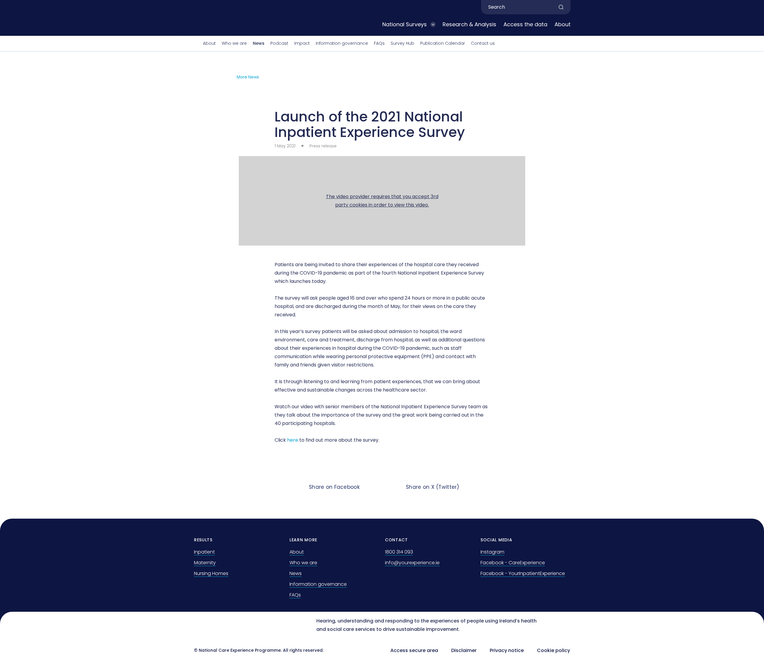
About (562, 24)
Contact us (483, 43)
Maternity (205, 562)
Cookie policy (553, 650)
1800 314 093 (399, 551)
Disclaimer (464, 650)
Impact (302, 43)
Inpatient (204, 551)
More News (248, 77)
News (258, 43)
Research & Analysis (469, 24)
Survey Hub (402, 43)
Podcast (279, 43)
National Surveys (404, 24)
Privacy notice (507, 650)
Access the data (525, 24)
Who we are (234, 43)
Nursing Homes (211, 573)
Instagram (492, 551)
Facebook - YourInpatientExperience (522, 573)
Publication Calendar (442, 43)
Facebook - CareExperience (512, 562)
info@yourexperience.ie (412, 562)
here (292, 440)
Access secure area (414, 650)
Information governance (342, 43)
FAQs (379, 43)
